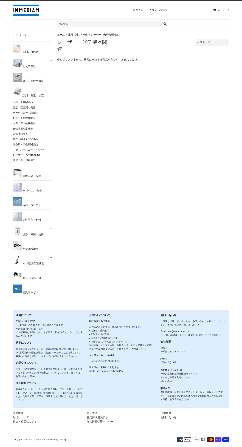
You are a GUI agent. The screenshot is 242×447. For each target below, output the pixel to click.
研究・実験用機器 (37, 77)
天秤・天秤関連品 (23, 102)
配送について (21, 417)
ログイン (138, 10)
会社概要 (18, 413)
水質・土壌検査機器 (24, 118)
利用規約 (92, 413)
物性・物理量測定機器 (25, 139)
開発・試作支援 (37, 275)
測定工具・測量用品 (24, 160)
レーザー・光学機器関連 (26, 155)
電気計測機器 (20, 134)
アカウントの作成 (157, 10)
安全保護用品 (37, 245)
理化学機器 (37, 63)
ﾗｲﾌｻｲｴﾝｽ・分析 (37, 187)
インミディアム (38, 439)
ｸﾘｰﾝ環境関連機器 (37, 260)
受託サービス (30, 292)
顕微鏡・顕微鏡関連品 (25, 144)
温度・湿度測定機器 (24, 107)
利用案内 (166, 413)
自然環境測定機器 (23, 128)
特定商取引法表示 (97, 417)
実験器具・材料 (37, 216)
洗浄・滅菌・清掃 (37, 231)
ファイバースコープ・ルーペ (29, 149)
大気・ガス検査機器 (24, 123)
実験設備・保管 (37, 173)
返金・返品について (25, 421)
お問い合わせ (30, 51)
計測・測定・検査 (37, 92)
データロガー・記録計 (25, 112)
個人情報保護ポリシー (100, 421)
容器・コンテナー (37, 202)
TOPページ (19, 35)
